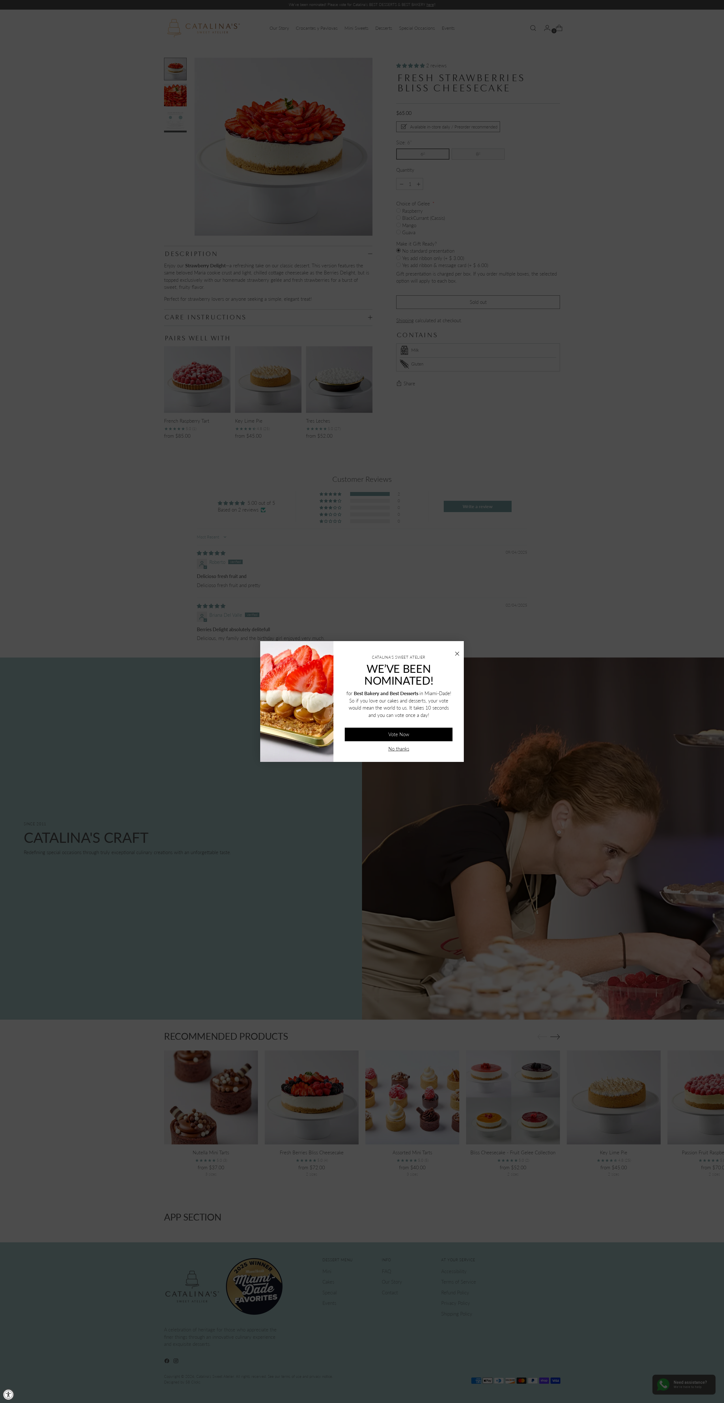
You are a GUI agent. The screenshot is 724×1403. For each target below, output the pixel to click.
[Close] (457, 647)
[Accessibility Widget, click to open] (8, 1394)
